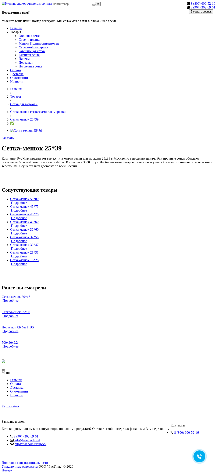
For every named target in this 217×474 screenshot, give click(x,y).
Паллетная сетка (30, 66)
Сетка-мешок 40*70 (24, 214)
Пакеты (24, 58)
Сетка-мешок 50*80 (24, 199)
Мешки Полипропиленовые (39, 43)
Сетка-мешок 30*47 (24, 245)
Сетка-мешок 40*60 (24, 222)
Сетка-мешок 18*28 (24, 260)
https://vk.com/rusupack (30, 444)
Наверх (7, 470)
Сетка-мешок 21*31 (24, 252)
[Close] (3, 370)
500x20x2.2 (10, 342)
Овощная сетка (29, 36)
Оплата (15, 70)
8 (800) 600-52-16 (203, 3)
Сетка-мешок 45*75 (24, 206)
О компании (19, 78)
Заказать (8, 138)
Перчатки (26, 62)
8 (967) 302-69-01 (203, 7)
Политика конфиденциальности (25, 462)
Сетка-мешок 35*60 (24, 229)
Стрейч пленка (29, 39)
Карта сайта (10, 406)
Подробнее (19, 203)
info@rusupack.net (27, 440)
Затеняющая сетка (32, 51)
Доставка (17, 74)
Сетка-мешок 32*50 (24, 237)
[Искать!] (94, 5)
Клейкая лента (29, 55)
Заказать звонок (201, 11)
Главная (16, 28)
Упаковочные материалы (20, 466)
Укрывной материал (33, 47)
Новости (16, 81)
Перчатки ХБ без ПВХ (18, 327)
